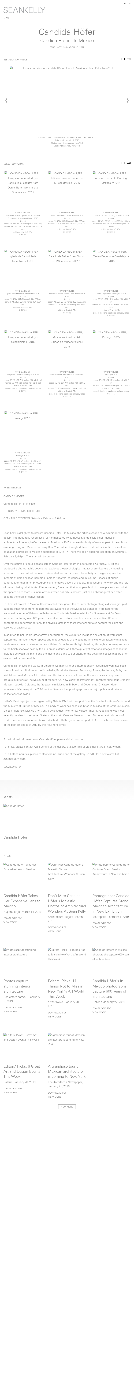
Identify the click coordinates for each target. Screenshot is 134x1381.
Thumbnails (129, 59)
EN (125, 3)
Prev (6, 100)
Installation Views (123, 59)
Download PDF (12, 767)
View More (10, 922)
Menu (6, 18)
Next (127, 100)
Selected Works (123, 163)
